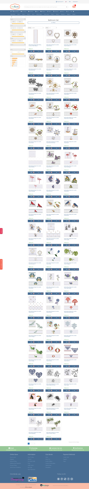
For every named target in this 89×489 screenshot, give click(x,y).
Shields (18, 14)
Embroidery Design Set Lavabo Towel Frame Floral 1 (70, 70)
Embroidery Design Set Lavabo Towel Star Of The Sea (70, 118)
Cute (68, 11)
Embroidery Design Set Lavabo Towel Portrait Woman (52, 409)
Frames (52, 14)
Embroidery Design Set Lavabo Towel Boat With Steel (52, 142)
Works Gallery (48, 461)
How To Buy (31, 457)
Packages (43, 11)
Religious (68, 14)
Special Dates (13, 14)
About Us (47, 459)
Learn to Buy (24, 11)
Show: (47, 27)
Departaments (16, 11)
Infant (33, 14)
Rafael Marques (28, 487)
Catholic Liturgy (39, 14)
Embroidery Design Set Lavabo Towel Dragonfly (35, 433)
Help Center (31, 11)
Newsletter (48, 467)
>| (34, 443)
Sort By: (29, 27)
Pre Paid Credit (31, 461)
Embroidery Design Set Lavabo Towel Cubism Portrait (52, 384)
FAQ (29, 463)
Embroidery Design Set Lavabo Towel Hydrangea (70, 288)
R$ (69, 1)
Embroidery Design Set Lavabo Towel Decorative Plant (70, 312)
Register (12, 459)
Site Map (30, 467)
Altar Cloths (56, 11)
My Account (13, 457)
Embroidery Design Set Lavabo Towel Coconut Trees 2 (52, 433)
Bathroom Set (27, 16)
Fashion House (46, 14)
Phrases (28, 14)
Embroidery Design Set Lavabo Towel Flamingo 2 (70, 166)
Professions (63, 14)
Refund (29, 459)
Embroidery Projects (18, 16)
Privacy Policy (13, 465)
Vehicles (73, 14)
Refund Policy (13, 461)
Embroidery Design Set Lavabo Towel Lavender (70, 409)
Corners (62, 11)
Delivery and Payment (15, 463)
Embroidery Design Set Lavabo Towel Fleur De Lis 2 (52, 94)
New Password (31, 469)
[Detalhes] (38, 51)
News (37, 11)
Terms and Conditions (15, 467)
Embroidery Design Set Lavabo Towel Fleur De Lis (52, 239)
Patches (57, 14)
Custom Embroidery (50, 463)
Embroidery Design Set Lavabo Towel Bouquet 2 (35, 263)
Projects (49, 11)
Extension (75, 1)
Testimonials (48, 465)
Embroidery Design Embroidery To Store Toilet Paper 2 (35, 45)
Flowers (23, 14)
